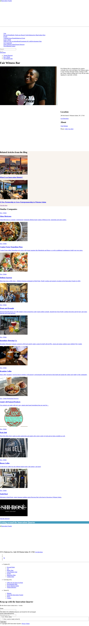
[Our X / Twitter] (4, 558)
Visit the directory (5, 518)
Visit (4, 33)
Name (1, 608)
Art (29, 35)
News (5, 46)
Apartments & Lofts (25, 41)
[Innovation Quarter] (2, 30)
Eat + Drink (6, 57)
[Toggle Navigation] (82, 25)
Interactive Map (34, 35)
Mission (9, 46)
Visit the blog (3, 205)
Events (5, 36)
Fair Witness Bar (8, 58)
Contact (13, 46)
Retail (18, 41)
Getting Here (41, 35)
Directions (3, 52)
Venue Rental (12, 38)
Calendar (5, 38)
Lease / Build (7, 40)
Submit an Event (20, 38)
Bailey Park (14, 35)
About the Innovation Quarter (15, 595)
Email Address (7, 613)
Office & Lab (7, 41)
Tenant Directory (20, 44)
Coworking (14, 41)
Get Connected (7, 43)
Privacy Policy (26, 623)
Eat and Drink (7, 35)
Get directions (39, 552)
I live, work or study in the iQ (11, 619)
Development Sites (36, 41)
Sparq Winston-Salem (9, 44)
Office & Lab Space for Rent (15, 582)
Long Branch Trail (23, 35)
